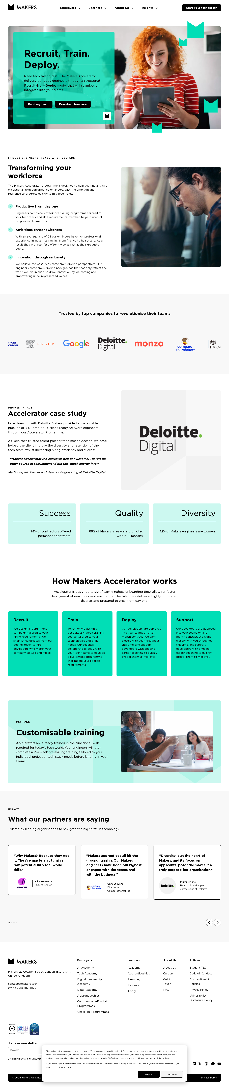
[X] (200, 1063)
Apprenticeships (88, 995)
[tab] (9, 922)
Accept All (149, 1074)
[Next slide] (217, 922)
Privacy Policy (164, 1058)
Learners (96, 7)
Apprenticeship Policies (200, 981)
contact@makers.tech (23, 983)
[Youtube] (219, 1064)
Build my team (38, 104)
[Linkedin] (194, 1063)
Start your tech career (201, 7)
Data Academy (87, 990)
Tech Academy (87, 973)
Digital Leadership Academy (89, 981)
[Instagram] (206, 1064)
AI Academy (85, 967)
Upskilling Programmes (93, 1012)
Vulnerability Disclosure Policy (201, 998)
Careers (168, 973)
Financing (134, 979)
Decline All (172, 1074)
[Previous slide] (209, 922)
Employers (68, 7)
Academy (134, 967)
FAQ (166, 990)
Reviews (133, 985)
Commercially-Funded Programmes (92, 1003)
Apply (132, 991)
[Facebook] (213, 1064)
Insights (147, 7)
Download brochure (73, 104)
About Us (122, 7)
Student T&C (198, 967)
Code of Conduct (201, 973)
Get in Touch (167, 981)
